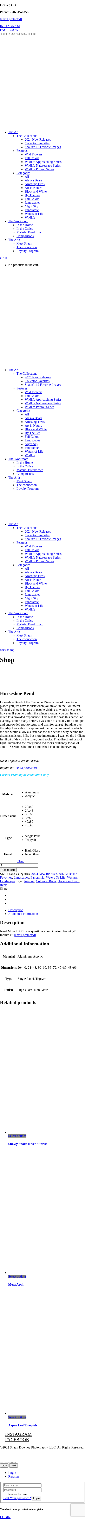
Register (13, 1476)
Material (8, 794)
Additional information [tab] (23, 913)
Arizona (29, 881)
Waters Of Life (55, 877)
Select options (17, 1136)
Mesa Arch (16, 1284)
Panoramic (37, 877)
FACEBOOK (9, 30)
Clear (20, 861)
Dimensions (8, 816)
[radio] (33, 792)
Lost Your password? (17, 1498)
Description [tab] (15, 910)
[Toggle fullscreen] (14, 1462)
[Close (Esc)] (5, 1462)
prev (4, 1465)
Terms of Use (30, 1454)
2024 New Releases (44, 873)
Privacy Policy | (10, 1454)
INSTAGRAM (10, 26)
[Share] (1, 1462)
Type (8, 838)
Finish (8, 854)
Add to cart (8, 869)
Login (12, 1472)
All (61, 873)
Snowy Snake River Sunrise (27, 1144)
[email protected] (25, 768)
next (13, 1465)
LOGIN (5, 1517)
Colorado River (46, 881)
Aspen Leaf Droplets (22, 1425)
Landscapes (21, 877)
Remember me (17, 1494)
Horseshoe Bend (68, 881)
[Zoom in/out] (10, 1462)
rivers (3, 885)
